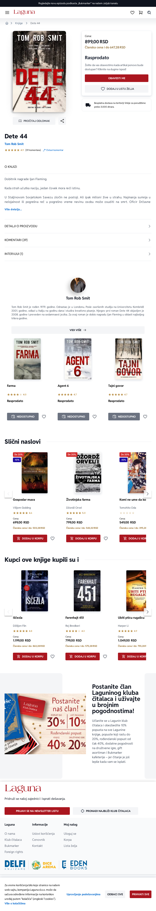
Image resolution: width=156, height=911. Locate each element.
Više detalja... (13, 209)
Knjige (19, 23)
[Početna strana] (25, 12)
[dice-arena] (44, 865)
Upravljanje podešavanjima (83, 894)
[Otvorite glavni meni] (7, 12)
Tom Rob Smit (14, 144)
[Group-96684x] (74, 865)
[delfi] (15, 865)
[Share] (62, 121)
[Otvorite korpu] (140, 12)
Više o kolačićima (15, 903)
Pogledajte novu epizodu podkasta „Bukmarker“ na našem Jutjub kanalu (78, 3)
